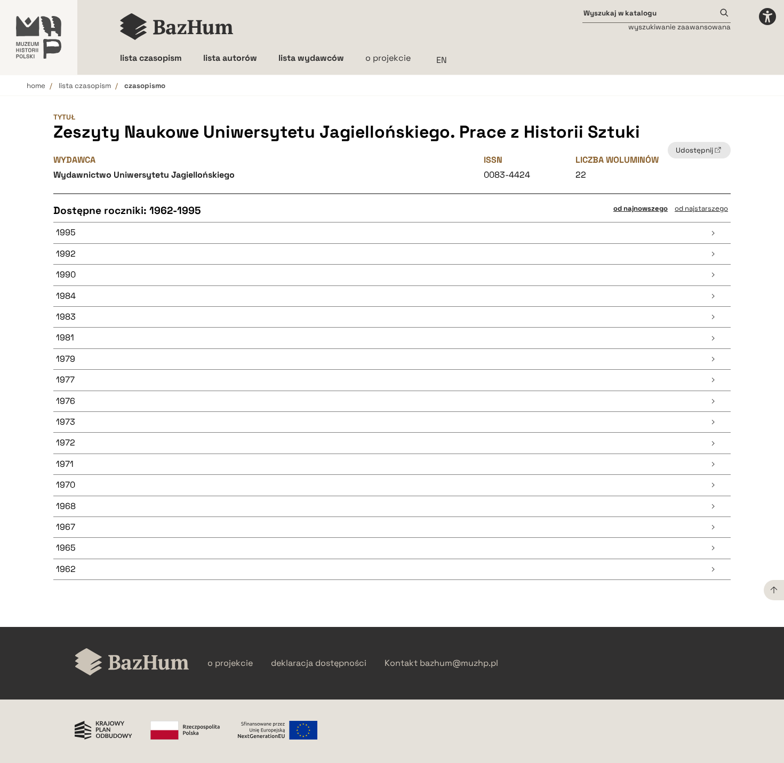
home (36, 85)
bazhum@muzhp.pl (459, 663)
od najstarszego (701, 208)
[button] (392, 232)
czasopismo (144, 85)
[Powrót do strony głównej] (132, 663)
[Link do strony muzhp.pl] (38, 37)
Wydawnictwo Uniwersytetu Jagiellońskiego (144, 174)
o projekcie (388, 57)
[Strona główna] (177, 26)
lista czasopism (85, 85)
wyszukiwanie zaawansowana (679, 27)
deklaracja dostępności (318, 663)
